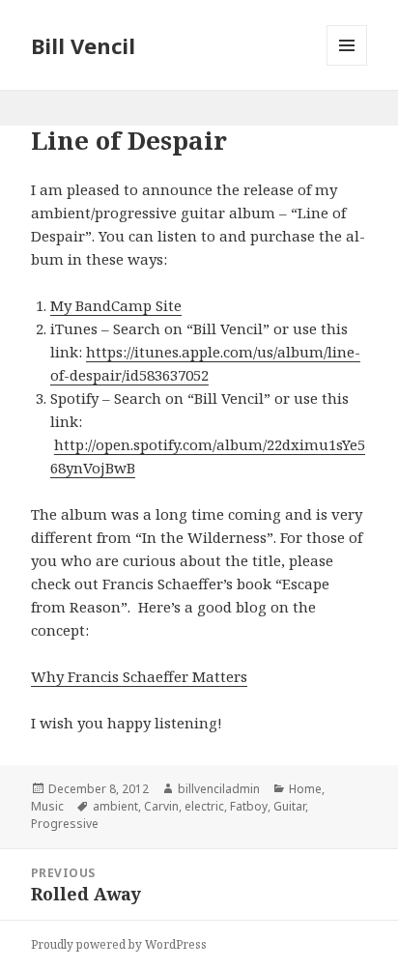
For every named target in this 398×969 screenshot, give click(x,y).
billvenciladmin (219, 789)
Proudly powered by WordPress (119, 944)
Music (47, 806)
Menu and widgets (347, 65)
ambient (115, 806)
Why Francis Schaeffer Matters (139, 676)
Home (305, 789)
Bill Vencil (83, 45)
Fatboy (249, 806)
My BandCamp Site (116, 305)
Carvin (161, 806)
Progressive (65, 823)
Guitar (289, 806)
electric (204, 806)
